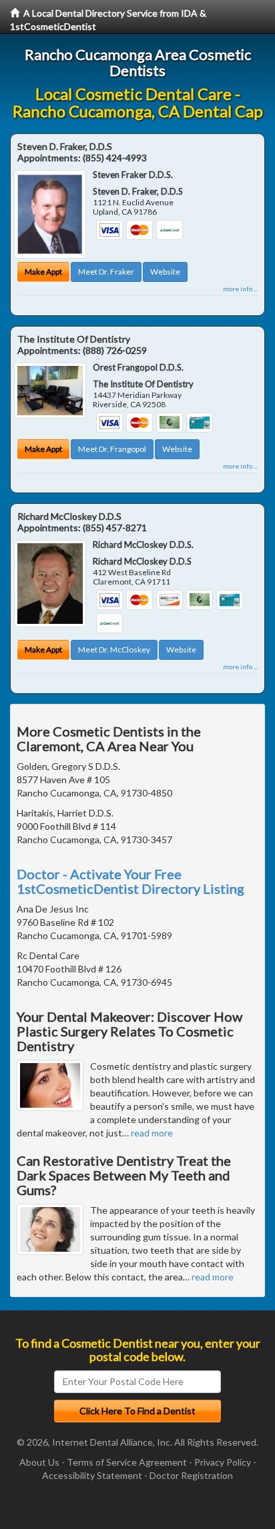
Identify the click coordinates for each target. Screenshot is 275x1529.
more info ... (240, 289)
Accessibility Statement (92, 1475)
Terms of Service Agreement (127, 1462)
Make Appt (43, 272)
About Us (39, 1462)
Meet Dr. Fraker (106, 272)
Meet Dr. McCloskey (114, 650)
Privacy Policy (222, 1462)
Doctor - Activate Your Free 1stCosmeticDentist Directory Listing (130, 881)
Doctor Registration (191, 1475)
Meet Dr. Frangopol (112, 449)
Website (165, 272)
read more (152, 1132)
